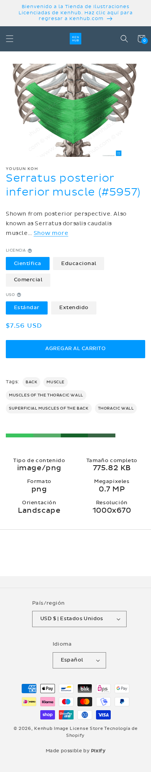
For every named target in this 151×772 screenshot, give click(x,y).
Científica (27, 263)
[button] (9, 38)
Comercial (28, 280)
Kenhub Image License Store (68, 728)
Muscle (55, 382)
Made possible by (76, 750)
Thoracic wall (116, 408)
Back (31, 382)
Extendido (74, 307)
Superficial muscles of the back (49, 408)
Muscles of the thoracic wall (46, 395)
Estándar (26, 307)
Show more (51, 233)
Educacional (78, 263)
